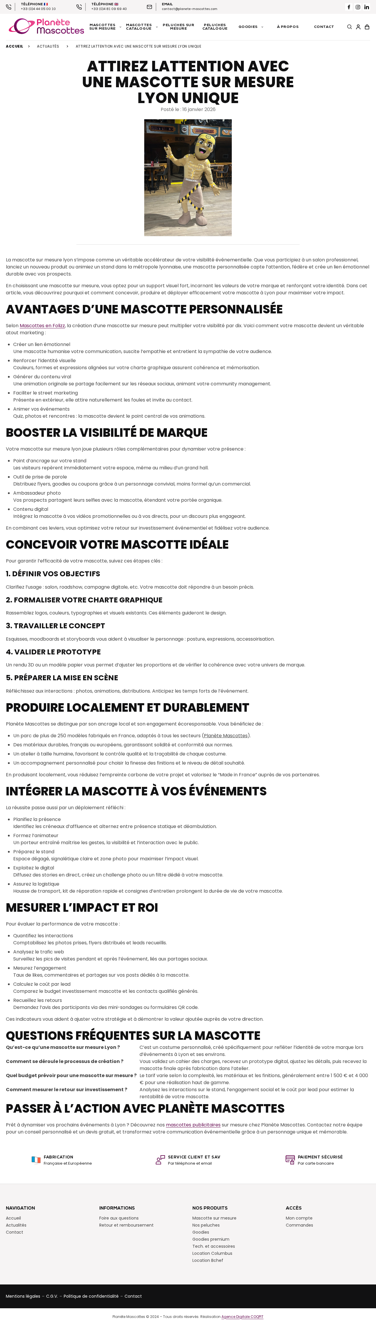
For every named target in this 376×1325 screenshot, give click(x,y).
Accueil (15, 46)
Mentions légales (23, 1296)
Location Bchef (207, 1260)
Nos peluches (206, 1225)
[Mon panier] (367, 27)
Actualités (48, 46)
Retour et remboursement (126, 1225)
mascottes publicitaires (193, 1124)
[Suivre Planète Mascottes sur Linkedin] (366, 7)
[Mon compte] (358, 27)
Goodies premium (210, 1239)
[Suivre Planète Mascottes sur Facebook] (348, 7)
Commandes (299, 1225)
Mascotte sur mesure (214, 1218)
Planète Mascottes (226, 735)
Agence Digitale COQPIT (242, 1316)
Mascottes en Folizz (42, 325)
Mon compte (299, 1218)
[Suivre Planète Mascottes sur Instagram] (357, 7)
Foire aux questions (119, 1218)
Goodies (200, 1232)
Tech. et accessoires (213, 1246)
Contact (14, 1232)
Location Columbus (212, 1253)
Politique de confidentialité (91, 1296)
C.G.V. (52, 1296)
